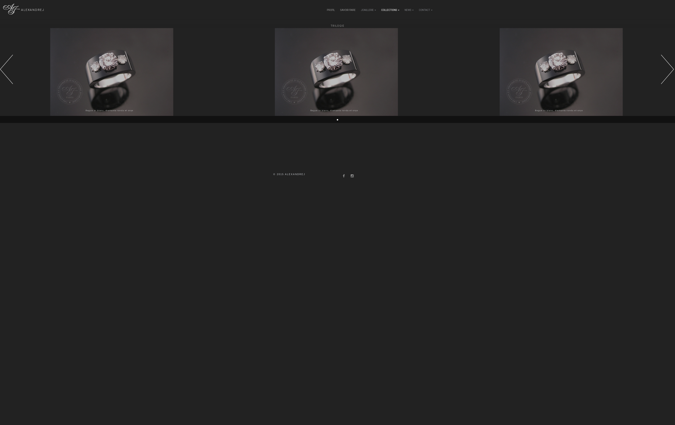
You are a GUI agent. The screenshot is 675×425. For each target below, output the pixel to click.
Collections (389, 10)
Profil (331, 10)
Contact (425, 10)
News (408, 10)
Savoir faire (348, 10)
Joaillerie (367, 10)
